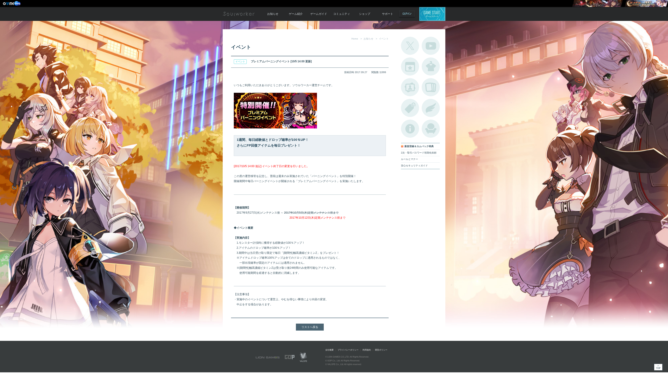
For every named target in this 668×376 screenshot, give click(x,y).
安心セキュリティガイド (414, 165)
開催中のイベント (410, 66)
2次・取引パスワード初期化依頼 (418, 152)
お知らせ (272, 13)
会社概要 (329, 350)
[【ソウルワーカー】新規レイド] (597, 3)
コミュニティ (341, 13)
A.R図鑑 (431, 87)
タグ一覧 (410, 108)
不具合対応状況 (410, 129)
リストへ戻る (309, 327)
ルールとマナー (409, 159)
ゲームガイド (318, 13)
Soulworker (239, 14)
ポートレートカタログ (410, 87)
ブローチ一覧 (431, 108)
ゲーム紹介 (296, 13)
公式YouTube (431, 46)
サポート (387, 13)
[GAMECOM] (12, 3)
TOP (658, 367)
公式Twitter (410, 46)
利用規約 (367, 350)
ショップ (364, 13)
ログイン (407, 14)
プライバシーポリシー (348, 350)
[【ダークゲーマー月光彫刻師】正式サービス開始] (646, 3)
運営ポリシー (381, 350)
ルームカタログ (431, 129)
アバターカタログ (431, 66)
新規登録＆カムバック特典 (419, 146)
